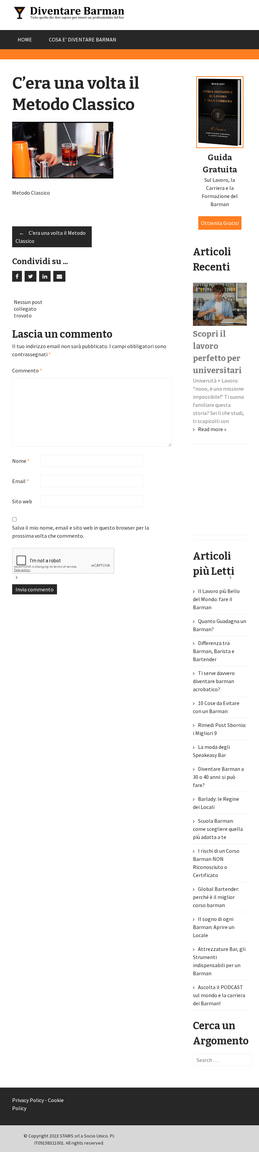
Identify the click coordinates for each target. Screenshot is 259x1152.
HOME (25, 39)
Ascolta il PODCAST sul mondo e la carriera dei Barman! (219, 995)
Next (236, 580)
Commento (27, 370)
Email (20, 481)
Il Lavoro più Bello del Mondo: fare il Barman (216, 599)
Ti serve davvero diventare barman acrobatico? (214, 681)
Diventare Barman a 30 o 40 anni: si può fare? (218, 776)
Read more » (212, 429)
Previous (22, 580)
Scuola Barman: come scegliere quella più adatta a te (218, 828)
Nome (21, 460)
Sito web (22, 501)
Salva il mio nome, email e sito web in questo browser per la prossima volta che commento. (80, 531)
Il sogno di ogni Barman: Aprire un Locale (213, 927)
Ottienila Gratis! (220, 223)
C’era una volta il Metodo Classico (51, 236)
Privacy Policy (28, 1100)
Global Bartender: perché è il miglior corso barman (216, 897)
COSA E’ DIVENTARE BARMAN (82, 39)
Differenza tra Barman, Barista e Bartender (213, 651)
